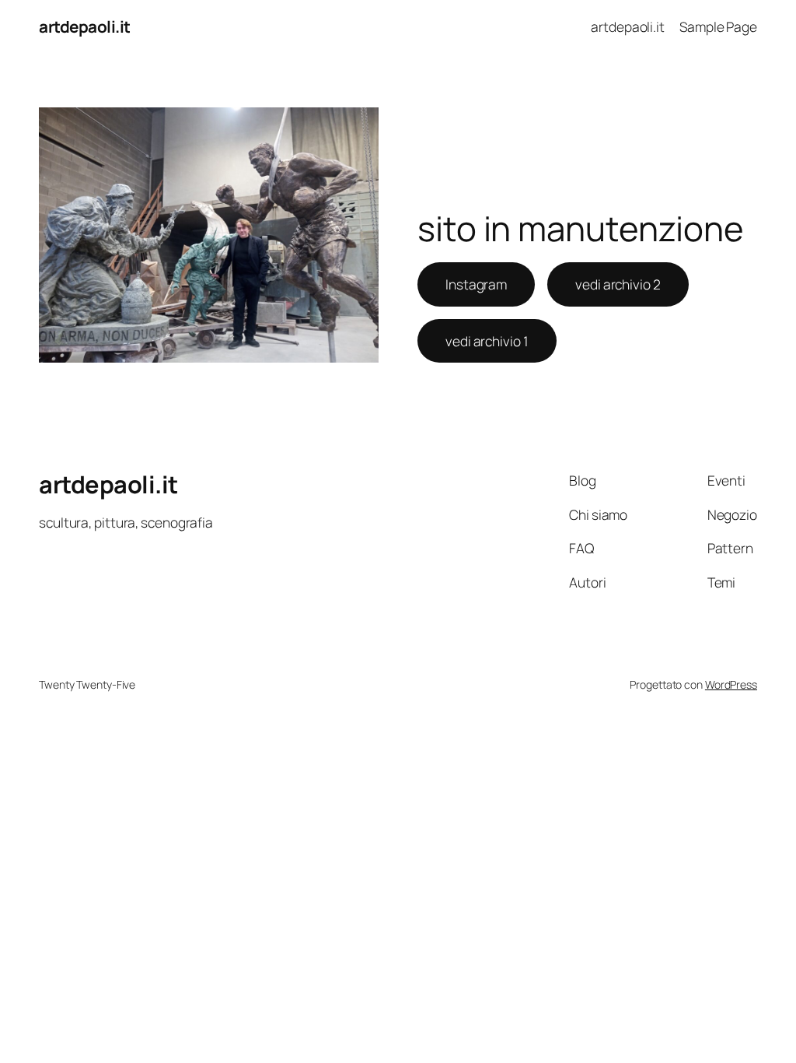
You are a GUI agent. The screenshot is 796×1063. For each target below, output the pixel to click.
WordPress (731, 684)
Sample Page (718, 26)
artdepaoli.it (85, 26)
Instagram (476, 284)
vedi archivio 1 (487, 341)
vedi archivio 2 (618, 284)
